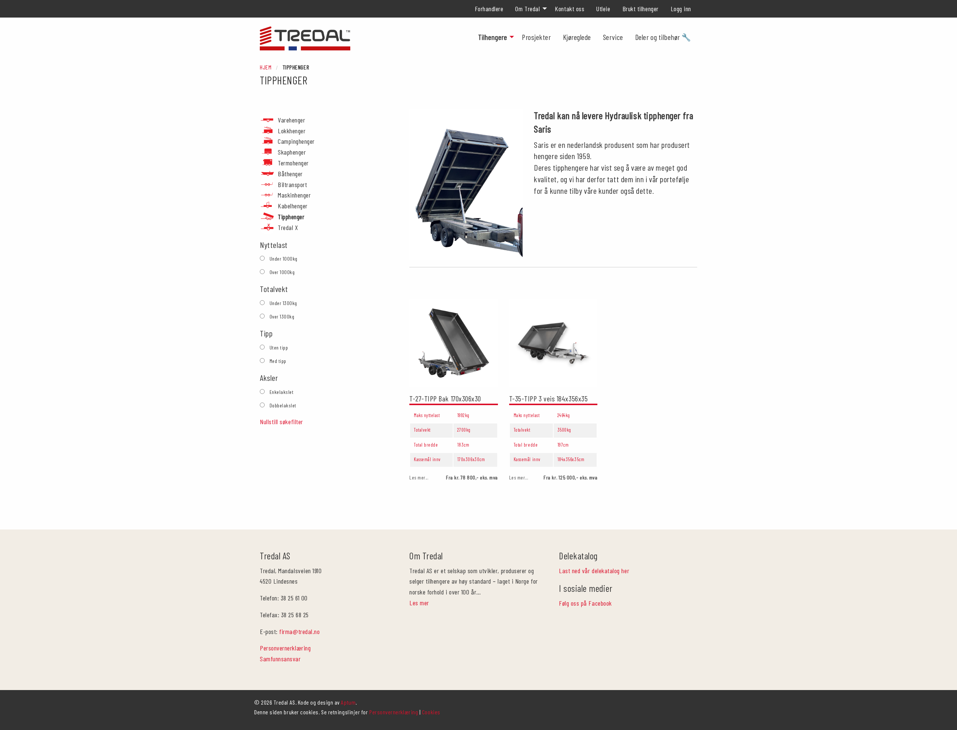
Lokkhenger (291, 131)
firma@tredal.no (299, 631)
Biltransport (292, 184)
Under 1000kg (284, 258)
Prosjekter (536, 36)
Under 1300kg (283, 303)
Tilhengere (492, 36)
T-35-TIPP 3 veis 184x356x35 (548, 398)
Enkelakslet (282, 392)
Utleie (603, 8)
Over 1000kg (282, 272)
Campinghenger (296, 141)
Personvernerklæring (285, 648)
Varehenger (291, 120)
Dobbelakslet (283, 405)
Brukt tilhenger (640, 8)
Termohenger (293, 163)
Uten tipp (279, 347)
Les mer (419, 603)
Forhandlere (489, 8)
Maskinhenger (294, 195)
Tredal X (288, 227)
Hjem (265, 67)
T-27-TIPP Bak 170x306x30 (445, 398)
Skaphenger (292, 152)
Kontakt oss (569, 8)
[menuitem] (489, 8)
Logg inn (681, 8)
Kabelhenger (293, 206)
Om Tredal (527, 8)
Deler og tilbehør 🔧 (663, 36)
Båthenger (290, 174)
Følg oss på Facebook (585, 603)
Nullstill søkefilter (281, 421)
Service (613, 36)
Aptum (348, 702)
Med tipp (278, 361)
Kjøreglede (577, 36)
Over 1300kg (282, 316)
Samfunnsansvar (280, 659)
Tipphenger (291, 216)
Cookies (431, 711)
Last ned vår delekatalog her (594, 570)
